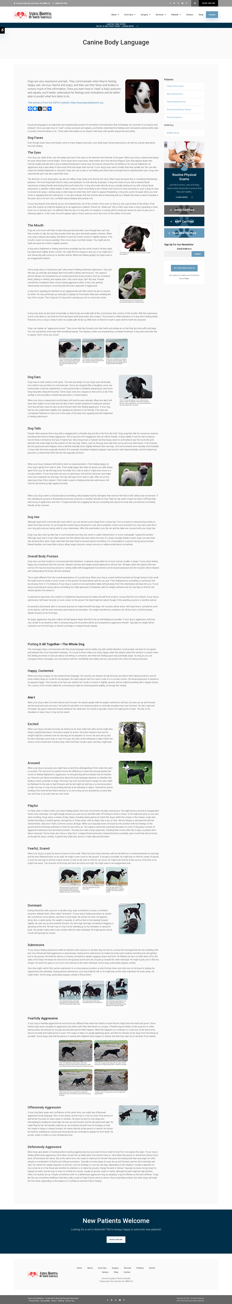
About (113, 15)
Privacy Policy (34, 1301)
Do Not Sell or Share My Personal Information (62, 1298)
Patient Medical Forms (176, 102)
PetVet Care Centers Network (194, 1301)
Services (160, 15)
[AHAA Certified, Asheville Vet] (184, 209)
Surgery (144, 15)
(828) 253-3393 (61, 3)
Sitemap (61, 1301)
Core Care (128, 15)
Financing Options (174, 117)
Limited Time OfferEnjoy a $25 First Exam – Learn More (115, 25)
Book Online (208, 3)
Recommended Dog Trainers (179, 109)
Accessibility (45, 1301)
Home (79, 1268)
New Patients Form (175, 94)
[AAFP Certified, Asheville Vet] (184, 221)
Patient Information (175, 86)
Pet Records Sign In (184, 268)
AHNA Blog (168, 125)
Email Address (184, 249)
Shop (201, 15)
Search (152, 1268)
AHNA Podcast (173, 133)
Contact (212, 15)
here (187, 278)
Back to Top (69, 1301)
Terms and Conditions (36, 1298)
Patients (174, 15)
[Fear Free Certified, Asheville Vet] (184, 233)
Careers (189, 15)
